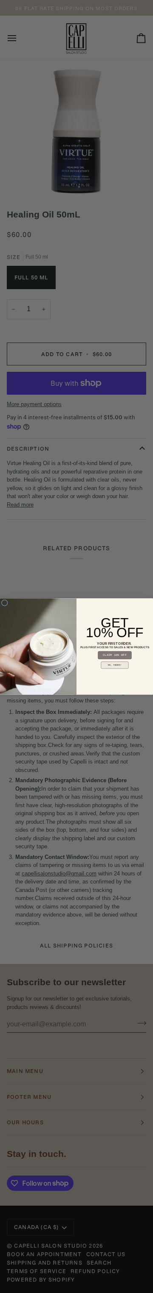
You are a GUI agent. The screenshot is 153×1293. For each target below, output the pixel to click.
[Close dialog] (4, 603)
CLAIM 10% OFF (115, 655)
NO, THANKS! (115, 665)
